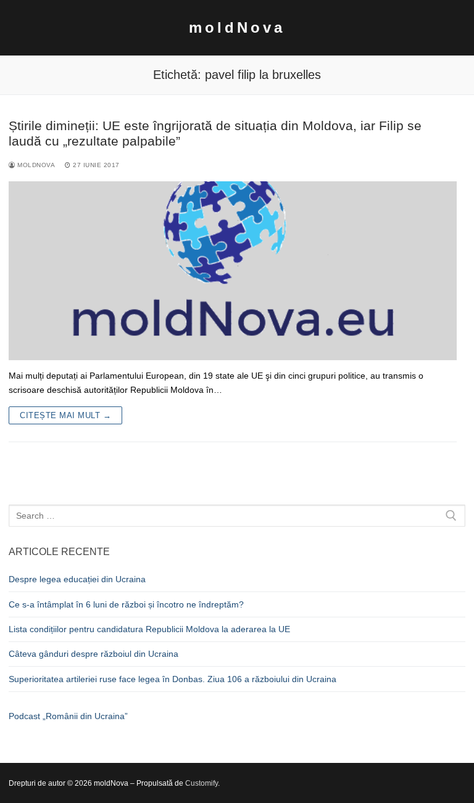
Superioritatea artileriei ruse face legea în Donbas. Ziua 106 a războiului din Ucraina (172, 679)
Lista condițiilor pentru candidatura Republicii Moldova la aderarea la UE (149, 629)
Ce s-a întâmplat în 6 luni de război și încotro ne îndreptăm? (126, 604)
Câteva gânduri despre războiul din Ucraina (93, 654)
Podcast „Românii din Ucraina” (68, 716)
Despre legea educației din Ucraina (77, 579)
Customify (201, 783)
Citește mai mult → (65, 415)
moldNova (237, 27)
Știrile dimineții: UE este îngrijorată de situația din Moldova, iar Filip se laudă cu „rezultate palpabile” (215, 133)
